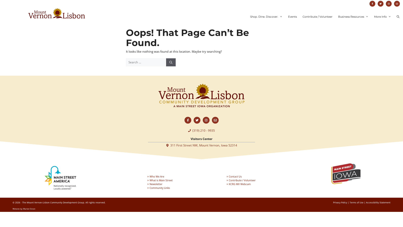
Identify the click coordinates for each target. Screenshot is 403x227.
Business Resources (351, 16)
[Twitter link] (380, 4)
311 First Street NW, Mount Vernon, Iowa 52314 (203, 145)
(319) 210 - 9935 (203, 130)
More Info (380, 16)
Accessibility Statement (378, 202)
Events (292, 16)
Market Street (29, 208)
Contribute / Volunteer (317, 16)
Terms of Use (356, 202)
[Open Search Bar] (398, 16)
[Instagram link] (389, 4)
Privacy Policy (340, 202)
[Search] (171, 62)
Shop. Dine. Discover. (264, 16)
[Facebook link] (372, 4)
